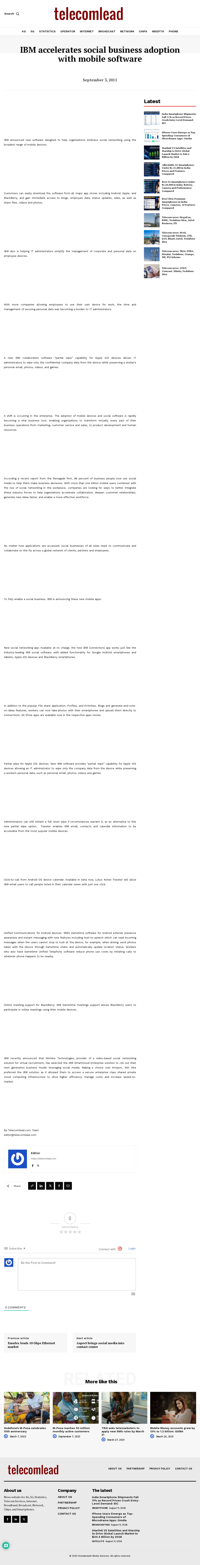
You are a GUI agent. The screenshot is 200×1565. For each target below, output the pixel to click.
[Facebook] (32, 1164)
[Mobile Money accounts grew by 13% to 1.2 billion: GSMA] (173, 1408)
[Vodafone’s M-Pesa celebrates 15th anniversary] (27, 1408)
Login (132, 1248)
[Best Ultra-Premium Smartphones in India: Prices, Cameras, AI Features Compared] (152, 203)
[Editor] (17, 1159)
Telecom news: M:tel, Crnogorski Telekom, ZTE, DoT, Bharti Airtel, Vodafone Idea (178, 237)
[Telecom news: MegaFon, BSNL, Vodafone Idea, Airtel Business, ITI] (152, 220)
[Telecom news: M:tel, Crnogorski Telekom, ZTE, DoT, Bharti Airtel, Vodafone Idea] (152, 237)
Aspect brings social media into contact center (100, 1345)
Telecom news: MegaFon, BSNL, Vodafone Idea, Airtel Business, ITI (178, 220)
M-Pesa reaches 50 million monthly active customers (71, 1429)
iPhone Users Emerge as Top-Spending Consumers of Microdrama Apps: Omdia (179, 135)
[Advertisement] (172, 309)
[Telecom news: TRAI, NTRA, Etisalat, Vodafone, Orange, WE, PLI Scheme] (152, 254)
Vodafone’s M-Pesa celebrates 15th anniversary (25, 1429)
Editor (35, 1153)
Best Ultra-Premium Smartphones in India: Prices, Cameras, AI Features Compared (178, 203)
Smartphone (100, 1508)
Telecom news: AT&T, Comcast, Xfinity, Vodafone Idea (178, 271)
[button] (12, 14)
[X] (38, 1164)
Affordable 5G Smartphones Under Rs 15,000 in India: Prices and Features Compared (178, 169)
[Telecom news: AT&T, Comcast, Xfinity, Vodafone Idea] (152, 271)
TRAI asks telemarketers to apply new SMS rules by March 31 (123, 1431)
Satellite (98, 1541)
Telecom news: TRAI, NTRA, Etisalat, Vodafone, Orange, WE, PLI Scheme (178, 254)
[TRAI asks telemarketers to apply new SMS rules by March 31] (124, 1408)
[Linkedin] (41, 1186)
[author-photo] (6, 1436)
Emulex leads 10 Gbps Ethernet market (31, 1345)
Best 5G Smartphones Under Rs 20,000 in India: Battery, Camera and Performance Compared (178, 186)
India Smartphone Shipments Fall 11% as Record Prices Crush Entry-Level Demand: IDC (179, 118)
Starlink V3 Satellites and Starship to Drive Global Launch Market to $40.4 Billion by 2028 (176, 152)
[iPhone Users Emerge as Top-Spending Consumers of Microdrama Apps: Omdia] (152, 136)
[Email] (68, 1186)
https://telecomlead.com (43, 1158)
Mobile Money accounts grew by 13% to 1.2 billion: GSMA (172, 1429)
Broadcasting (101, 1524)
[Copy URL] (32, 1186)
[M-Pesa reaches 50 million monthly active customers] (76, 1408)
